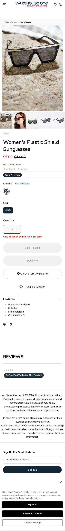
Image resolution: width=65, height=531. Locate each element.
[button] (21, 286)
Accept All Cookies (32, 513)
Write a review (12, 175)
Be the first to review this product (25, 376)
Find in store (34, 236)
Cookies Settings (32, 522)
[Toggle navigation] (4, 4)
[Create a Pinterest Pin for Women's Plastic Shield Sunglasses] (4, 324)
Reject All (32, 504)
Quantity (8, 220)
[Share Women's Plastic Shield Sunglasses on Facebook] (11, 324)
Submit (32, 470)
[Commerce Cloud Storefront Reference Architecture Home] (31, 5)
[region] (32, 503)
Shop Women (10, 22)
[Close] (60, 482)
